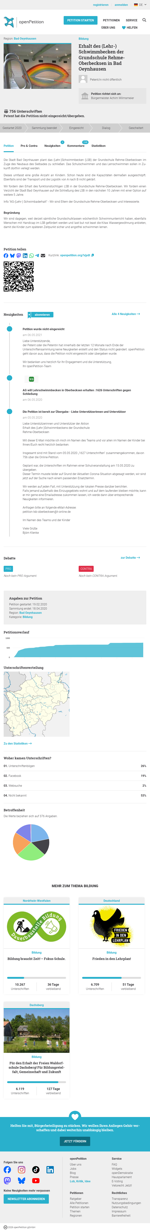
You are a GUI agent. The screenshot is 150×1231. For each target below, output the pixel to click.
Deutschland (112, 901)
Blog (73, 1173)
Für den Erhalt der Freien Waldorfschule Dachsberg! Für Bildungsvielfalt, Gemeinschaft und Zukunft (37, 1067)
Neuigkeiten (52, 144)
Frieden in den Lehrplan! (111, 958)
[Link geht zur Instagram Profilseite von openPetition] (21, 1169)
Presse (74, 1177)
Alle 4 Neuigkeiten (124, 314)
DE (140, 5)
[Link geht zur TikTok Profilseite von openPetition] (36, 1169)
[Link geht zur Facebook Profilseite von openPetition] (7, 1169)
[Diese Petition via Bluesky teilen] (12, 255)
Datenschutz (120, 1207)
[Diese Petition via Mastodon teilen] (18, 255)
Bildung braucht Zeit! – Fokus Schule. (37, 958)
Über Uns (108, 27)
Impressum (119, 1211)
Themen (75, 1211)
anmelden (121, 5)
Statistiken (98, 146)
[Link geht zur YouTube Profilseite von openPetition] (36, 1180)
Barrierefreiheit (121, 1215)
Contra (86, 569)
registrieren (100, 5)
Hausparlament (122, 1177)
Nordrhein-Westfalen (36, 901)
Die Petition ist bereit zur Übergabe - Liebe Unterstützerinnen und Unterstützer (74, 411)
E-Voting (117, 1181)
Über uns (75, 1164)
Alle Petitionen (79, 1203)
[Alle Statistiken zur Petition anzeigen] (37, 735)
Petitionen (111, 20)
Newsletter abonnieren (26, 1199)
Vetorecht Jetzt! (122, 1185)
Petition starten (80, 20)
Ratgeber (75, 1199)
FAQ (114, 1164)
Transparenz (120, 1199)
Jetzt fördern (75, 1141)
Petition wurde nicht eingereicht (43, 329)
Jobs (73, 1168)
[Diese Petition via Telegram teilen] (37, 255)
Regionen (76, 1215)
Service (131, 20)
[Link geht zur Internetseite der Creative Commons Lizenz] (6, 1227)
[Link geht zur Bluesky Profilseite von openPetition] (21, 1180)
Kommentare (76, 144)
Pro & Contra (29, 146)
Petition (9, 146)
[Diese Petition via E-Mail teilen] (43, 255)
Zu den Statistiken (16, 743)
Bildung (84, 38)
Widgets (117, 1168)
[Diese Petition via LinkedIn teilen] (25, 255)
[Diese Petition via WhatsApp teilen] (31, 255)
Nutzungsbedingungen (126, 1203)
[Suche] (144, 20)
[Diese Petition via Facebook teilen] (6, 255)
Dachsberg (37, 1005)
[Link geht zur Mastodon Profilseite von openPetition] (7, 1180)
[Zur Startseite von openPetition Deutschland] (24, 22)
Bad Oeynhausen (25, 38)
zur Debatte (129, 557)
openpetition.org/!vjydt (75, 255)
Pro (8, 569)
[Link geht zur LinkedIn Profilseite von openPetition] (50, 1169)
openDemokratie (122, 1173)
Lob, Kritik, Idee (80, 1181)
